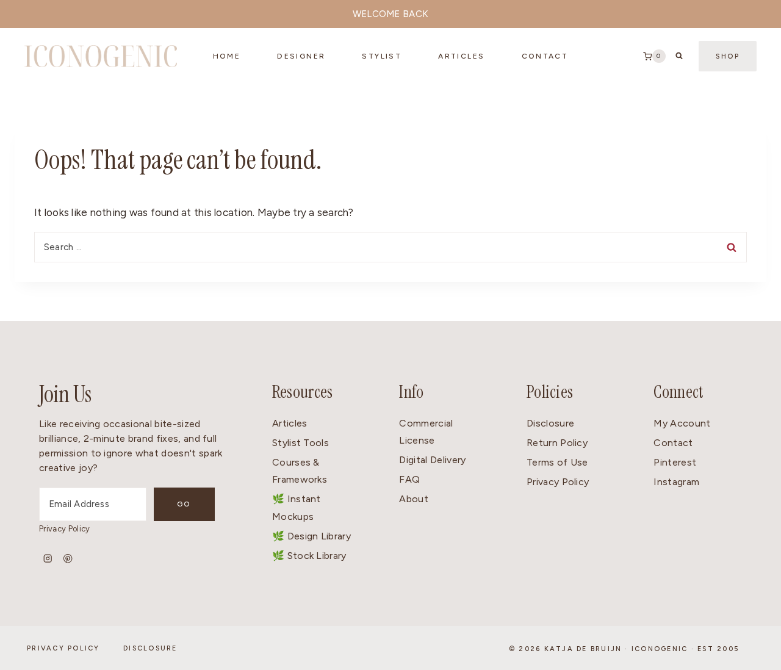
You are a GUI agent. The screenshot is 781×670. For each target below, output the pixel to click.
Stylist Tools (300, 442)
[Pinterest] (68, 558)
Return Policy (557, 442)
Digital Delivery (432, 460)
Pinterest (674, 462)
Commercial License (426, 432)
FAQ (409, 479)
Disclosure (550, 423)
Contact (673, 442)
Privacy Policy (64, 528)
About (413, 499)
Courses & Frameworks (299, 471)
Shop (728, 56)
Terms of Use (557, 462)
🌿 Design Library (311, 536)
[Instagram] (48, 558)
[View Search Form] (679, 56)
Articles (461, 56)
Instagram (676, 482)
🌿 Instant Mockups (296, 507)
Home (227, 56)
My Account (681, 423)
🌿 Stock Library (309, 555)
